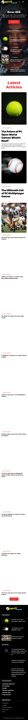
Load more (13, 599)
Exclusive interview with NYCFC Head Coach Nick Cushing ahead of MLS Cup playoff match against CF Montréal (18, 672)
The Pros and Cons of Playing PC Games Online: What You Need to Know (12, 475)
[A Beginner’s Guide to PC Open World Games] (14, 336)
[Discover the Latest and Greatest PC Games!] (5, 59)
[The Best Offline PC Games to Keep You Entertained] (14, 495)
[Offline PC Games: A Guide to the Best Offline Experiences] (5, 69)
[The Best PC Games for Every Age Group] (14, 296)
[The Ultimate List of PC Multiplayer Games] (5, 49)
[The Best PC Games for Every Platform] (14, 534)
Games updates (14, 37)
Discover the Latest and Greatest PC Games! (16, 60)
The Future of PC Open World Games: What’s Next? (17, 40)
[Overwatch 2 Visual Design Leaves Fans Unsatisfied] (6, 662)
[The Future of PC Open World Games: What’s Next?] (5, 38)
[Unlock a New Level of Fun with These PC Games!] (14, 414)
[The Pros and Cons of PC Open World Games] (14, 573)
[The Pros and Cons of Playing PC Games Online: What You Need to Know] (14, 454)
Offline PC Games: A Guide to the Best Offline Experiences (17, 70)
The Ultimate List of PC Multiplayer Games (16, 50)
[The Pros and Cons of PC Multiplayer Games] (14, 375)
